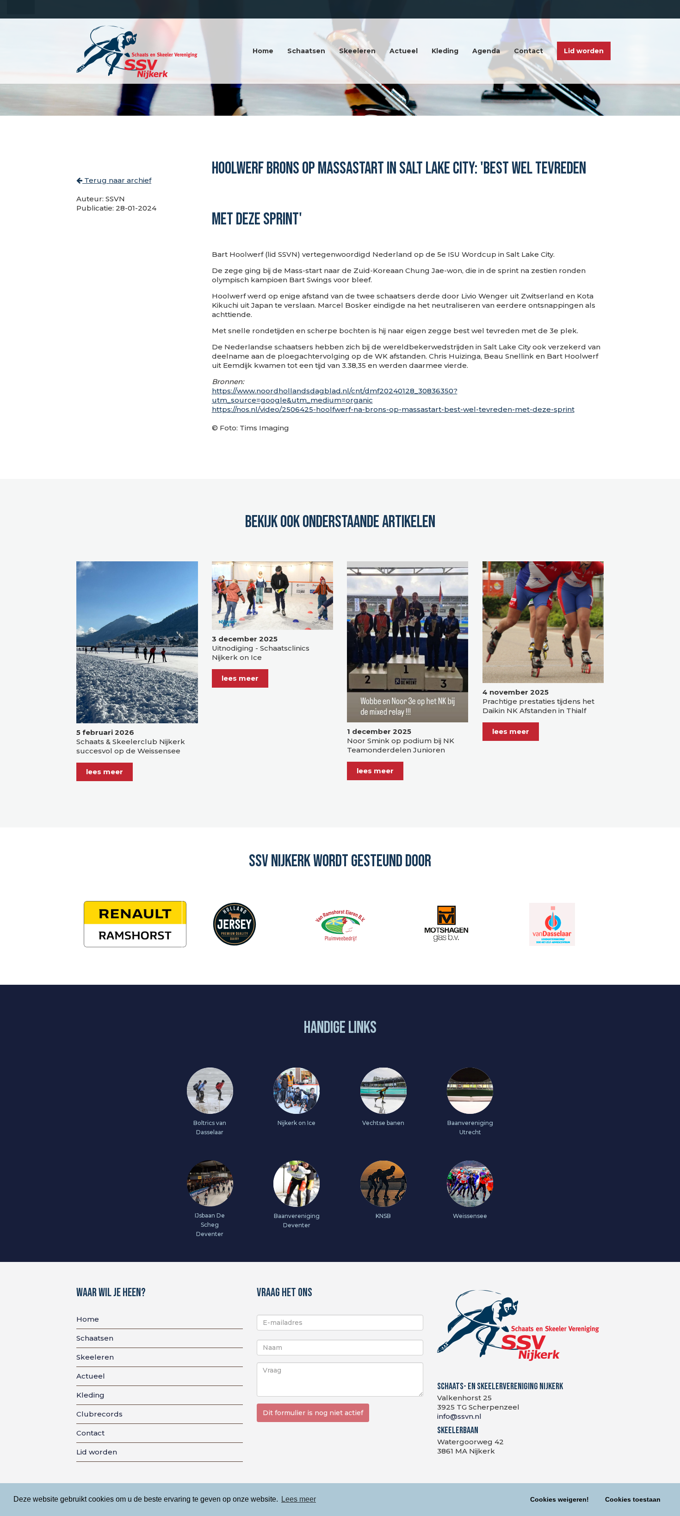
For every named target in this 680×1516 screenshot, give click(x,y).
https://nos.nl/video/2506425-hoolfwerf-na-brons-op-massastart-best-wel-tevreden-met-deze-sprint (393, 409)
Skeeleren (357, 51)
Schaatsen (306, 51)
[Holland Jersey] (129, 923)
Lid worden (584, 51)
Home (263, 51)
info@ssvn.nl (459, 1416)
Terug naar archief (116, 180)
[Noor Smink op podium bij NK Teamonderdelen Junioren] (408, 641)
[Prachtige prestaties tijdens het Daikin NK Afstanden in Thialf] (543, 622)
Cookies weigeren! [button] (559, 1499)
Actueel (403, 51)
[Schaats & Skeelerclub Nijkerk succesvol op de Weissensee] (137, 642)
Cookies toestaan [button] (633, 1499)
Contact (528, 51)
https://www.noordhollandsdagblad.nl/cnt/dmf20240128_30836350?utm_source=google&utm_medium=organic (334, 395)
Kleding (445, 51)
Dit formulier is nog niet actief (313, 1413)
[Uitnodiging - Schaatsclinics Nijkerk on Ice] (273, 595)
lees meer (104, 771)
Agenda (486, 51)
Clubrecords (99, 1414)
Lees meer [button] (298, 1499)
